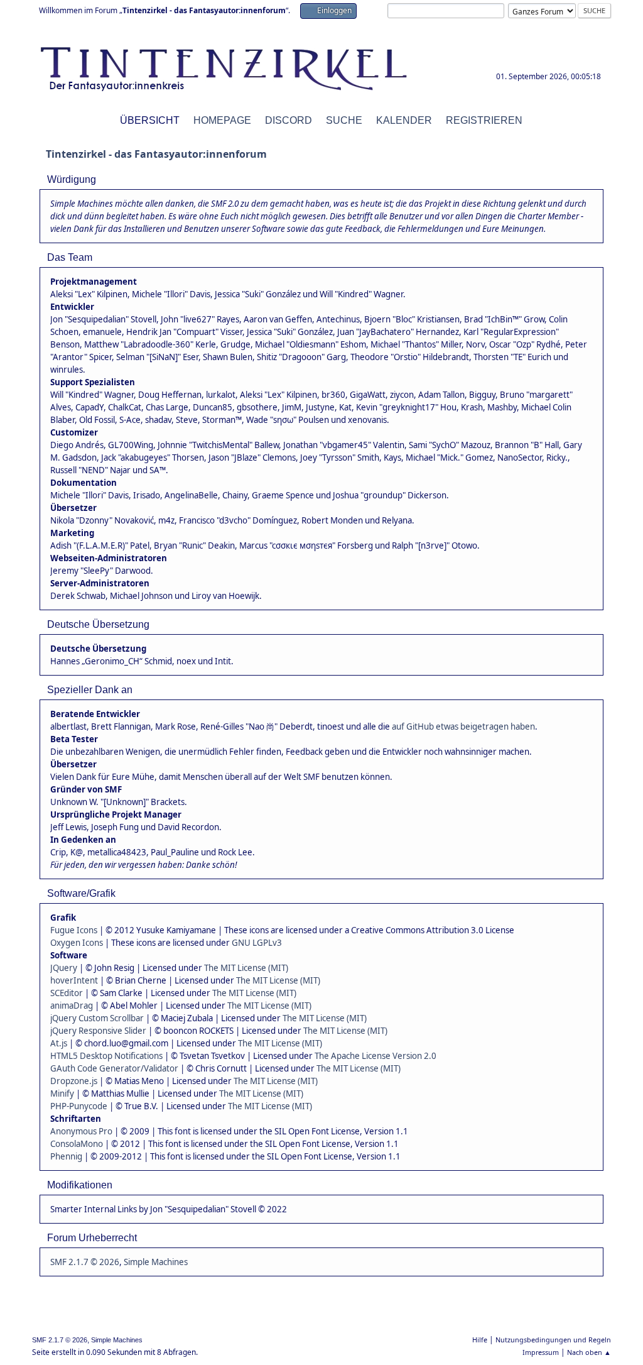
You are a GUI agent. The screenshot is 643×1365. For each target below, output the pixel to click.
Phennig (66, 1156)
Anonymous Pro (81, 1131)
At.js (58, 1043)
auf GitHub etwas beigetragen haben (463, 726)
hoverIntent (74, 980)
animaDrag (71, 1005)
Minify (62, 1093)
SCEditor (66, 993)
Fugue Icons (73, 930)
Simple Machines (156, 1262)
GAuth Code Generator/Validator (114, 1068)
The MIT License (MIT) (246, 967)
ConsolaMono (76, 1143)
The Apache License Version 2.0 (375, 1055)
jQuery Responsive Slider (98, 1030)
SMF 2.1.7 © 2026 (84, 1262)
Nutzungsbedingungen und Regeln (553, 1339)
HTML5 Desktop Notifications (106, 1055)
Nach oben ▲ (589, 1352)
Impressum (540, 1352)
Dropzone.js (73, 1081)
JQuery (63, 967)
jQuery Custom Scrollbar (97, 1018)
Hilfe (479, 1339)
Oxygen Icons (76, 942)
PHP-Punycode (78, 1106)
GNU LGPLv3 (257, 942)
